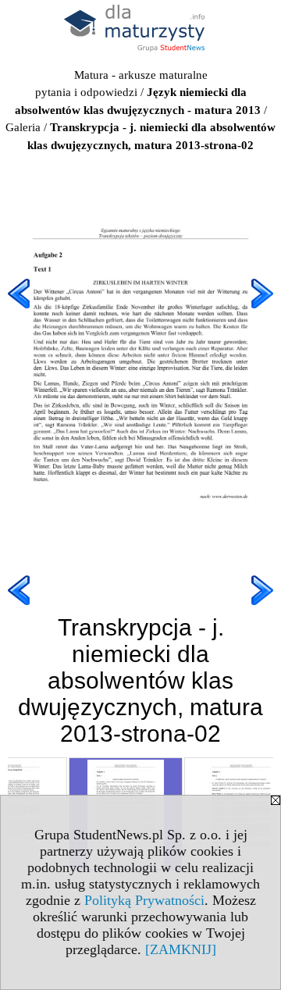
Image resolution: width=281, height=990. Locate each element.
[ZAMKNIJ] (180, 949)
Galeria (23, 127)
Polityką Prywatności (144, 900)
